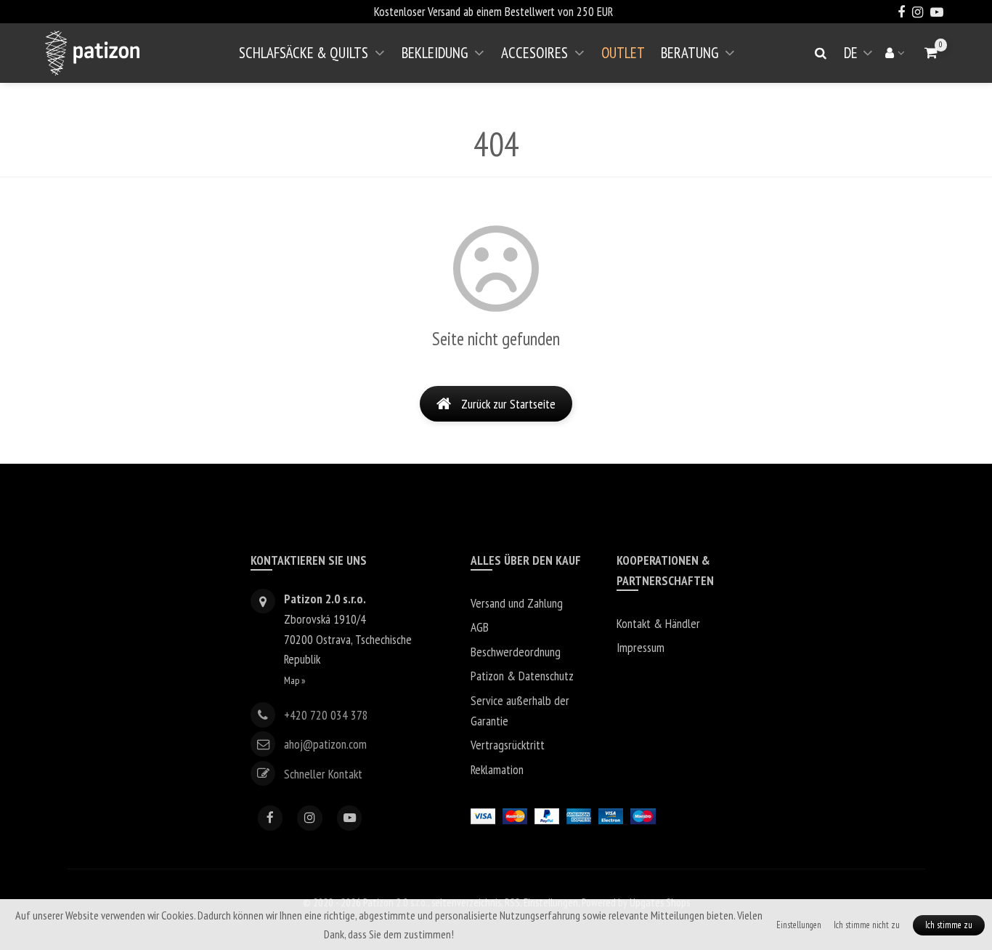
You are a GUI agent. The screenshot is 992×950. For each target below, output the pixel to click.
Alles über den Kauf (526, 560)
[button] (931, 52)
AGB (480, 627)
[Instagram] (309, 818)
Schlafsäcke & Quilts (303, 53)
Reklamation (497, 769)
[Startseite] (92, 53)
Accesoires (534, 53)
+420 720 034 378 (326, 715)
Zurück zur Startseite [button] (508, 403)
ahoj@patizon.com (325, 744)
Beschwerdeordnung (516, 651)
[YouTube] (349, 818)
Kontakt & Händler (658, 623)
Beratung (689, 53)
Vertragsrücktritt (508, 744)
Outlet (623, 53)
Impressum (640, 647)
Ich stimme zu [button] (948, 925)
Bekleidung (435, 53)
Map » (295, 680)
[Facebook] (270, 818)
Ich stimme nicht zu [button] (867, 925)
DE (861, 58)
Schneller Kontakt (323, 773)
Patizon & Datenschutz (522, 675)
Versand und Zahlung (517, 603)
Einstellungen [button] (798, 925)
